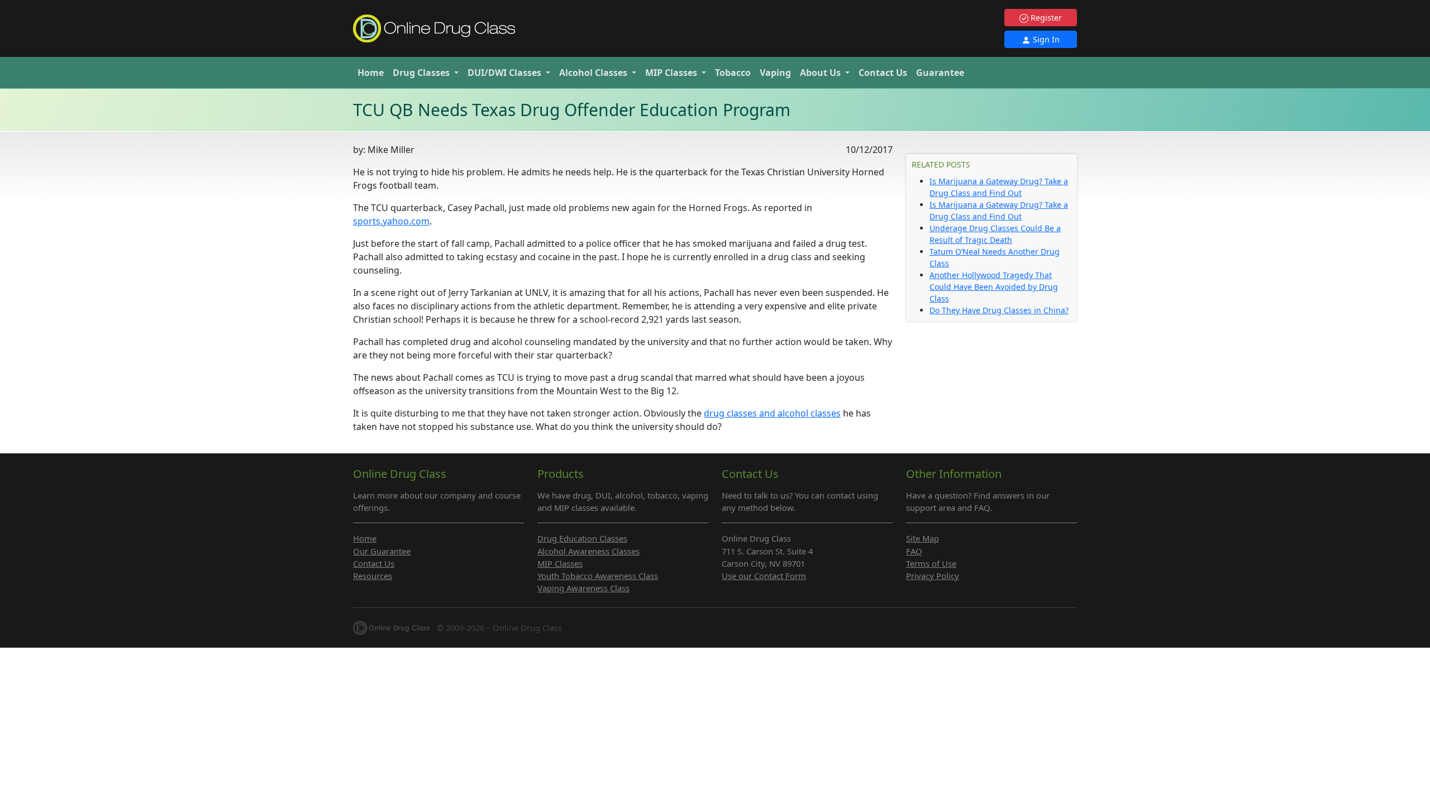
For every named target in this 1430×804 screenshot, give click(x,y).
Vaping (775, 72)
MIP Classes (560, 563)
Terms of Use (931, 563)
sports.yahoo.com (391, 221)
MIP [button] (671, 72)
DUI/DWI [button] (504, 72)
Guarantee (940, 72)
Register (1045, 17)
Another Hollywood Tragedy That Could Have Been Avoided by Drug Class (994, 287)
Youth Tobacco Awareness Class (597, 575)
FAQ (914, 551)
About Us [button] (821, 72)
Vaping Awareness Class (583, 588)
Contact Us (883, 72)
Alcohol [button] (593, 72)
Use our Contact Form (764, 575)
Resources (372, 575)
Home (371, 72)
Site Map (922, 538)
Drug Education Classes (582, 538)
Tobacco (733, 72)
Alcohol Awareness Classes (588, 551)
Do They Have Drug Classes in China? (999, 310)
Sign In (1045, 39)
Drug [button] (421, 72)
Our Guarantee (382, 551)
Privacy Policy (932, 575)
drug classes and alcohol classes (772, 413)
